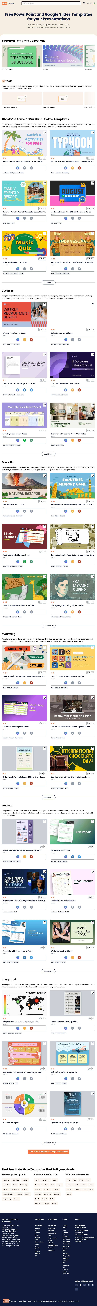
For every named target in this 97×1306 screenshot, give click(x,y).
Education (88, 69)
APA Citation (65, 1236)
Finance (6, 1189)
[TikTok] (76, 1289)
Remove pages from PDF (66, 1272)
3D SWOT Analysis (11, 1122)
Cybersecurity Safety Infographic (65, 1122)
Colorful (21, 173)
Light (62, 445)
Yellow (84, 1185)
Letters (51, 1248)
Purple (18, 861)
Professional (19, 395)
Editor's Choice (7, 69)
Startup (24, 1189)
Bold (4, 344)
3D (52, 223)
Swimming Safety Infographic (64, 1072)
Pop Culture (52, 1238)
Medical (24, 1180)
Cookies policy (63, 1301)
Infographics (53, 1245)
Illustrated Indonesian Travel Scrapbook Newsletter (73, 262)
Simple (16, 788)
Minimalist (66, 344)
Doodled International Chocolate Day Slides (70, 777)
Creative (9, 344)
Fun (52, 1185)
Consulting (23, 1185)
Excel (37, 1244)
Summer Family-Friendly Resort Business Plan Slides (26, 212)
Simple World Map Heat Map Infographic (20, 1022)
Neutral (13, 516)
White (91, 1185)
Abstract (53, 395)
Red (74, 1180)
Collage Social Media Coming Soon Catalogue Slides (26, 676)
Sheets (51, 1243)
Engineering (7, 1199)
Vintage (65, 566)
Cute (12, 223)
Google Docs (37, 1238)
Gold (52, 273)
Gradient (53, 344)
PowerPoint (39, 1226)
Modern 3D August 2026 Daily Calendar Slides (71, 212)
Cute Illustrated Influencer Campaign (67, 676)
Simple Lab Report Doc (60, 850)
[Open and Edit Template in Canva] (17, 167)
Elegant (62, 738)
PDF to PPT (66, 1241)
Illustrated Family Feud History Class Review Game (73, 555)
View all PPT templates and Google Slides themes (48, 1152)
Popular (46, 69)
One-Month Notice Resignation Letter (19, 383)
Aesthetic (6, 173)
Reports (51, 1250)
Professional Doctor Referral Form (17, 951)
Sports (27, 1194)
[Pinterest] (93, 1285)
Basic (5, 1033)
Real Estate (15, 1189)
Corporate (64, 687)
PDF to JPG (66, 1246)
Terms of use (37, 1301)
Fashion (19, 1194)
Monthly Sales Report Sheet (15, 434)
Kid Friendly (65, 173)
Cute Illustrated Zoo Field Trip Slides (18, 605)
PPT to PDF (66, 1239)
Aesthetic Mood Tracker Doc (63, 900)
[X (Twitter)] (88, 1285)
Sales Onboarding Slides (61, 333)
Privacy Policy (74, 1301)
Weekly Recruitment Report (15, 333)
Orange (11, 1083)
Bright (57, 516)
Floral (37, 1199)
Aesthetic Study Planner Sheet (16, 555)
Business (6, 1180)
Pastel (18, 445)
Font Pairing (65, 1231)
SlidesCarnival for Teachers (81, 1240)
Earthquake (19, 516)
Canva (37, 1233)
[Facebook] (80, 1285)
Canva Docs (39, 1242)
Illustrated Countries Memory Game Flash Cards (72, 504)
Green (59, 344)
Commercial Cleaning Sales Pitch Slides (68, 434)
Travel (16, 1199)
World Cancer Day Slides (61, 951)
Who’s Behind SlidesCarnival (80, 1227)
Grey (52, 1033)
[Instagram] (76, 1285)
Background (13, 173)
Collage (9, 687)
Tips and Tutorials (81, 1235)
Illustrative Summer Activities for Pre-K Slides (23, 161)
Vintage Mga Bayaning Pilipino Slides (67, 605)
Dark (59, 395)
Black (55, 223)
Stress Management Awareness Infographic (22, 850)
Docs (50, 1240)
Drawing (5, 861)
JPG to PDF (66, 1244)
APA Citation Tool (90, 107)
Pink (16, 1083)
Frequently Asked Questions (81, 1231)
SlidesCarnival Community (85, 1237)
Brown (20, 566)
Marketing (7, 1185)
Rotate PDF (65, 1262)
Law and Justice (8, 1194)
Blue (52, 173)
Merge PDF (66, 1256)
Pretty (52, 1199)
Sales (15, 1185)
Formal (5, 395)
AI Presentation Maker (9, 107)
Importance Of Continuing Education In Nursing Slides (26, 900)
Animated (6, 273)
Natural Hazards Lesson (13, 504)
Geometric (17, 344)
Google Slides (37, 1229)
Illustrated (58, 173)
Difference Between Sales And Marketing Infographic (26, 777)
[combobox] (51, 3)
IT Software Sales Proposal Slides (65, 383)
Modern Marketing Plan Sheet (16, 726)
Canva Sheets (37, 1252)
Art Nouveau (13, 566)
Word (37, 1235)
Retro (64, 1033)
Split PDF (66, 1258)
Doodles (5, 445)
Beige (53, 445)
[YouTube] (84, 1285)
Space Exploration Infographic (64, 1021)
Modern (11, 738)
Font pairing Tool (49, 107)
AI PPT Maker (65, 1227)
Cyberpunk (63, 1134)
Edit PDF (65, 1253)
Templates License (50, 1301)
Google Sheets (37, 1248)
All (36, 1256)
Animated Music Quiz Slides (15, 262)
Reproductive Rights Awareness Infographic (22, 1072)
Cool (8, 223)
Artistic (53, 788)
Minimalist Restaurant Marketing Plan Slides (70, 726)
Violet (69, 1194)
